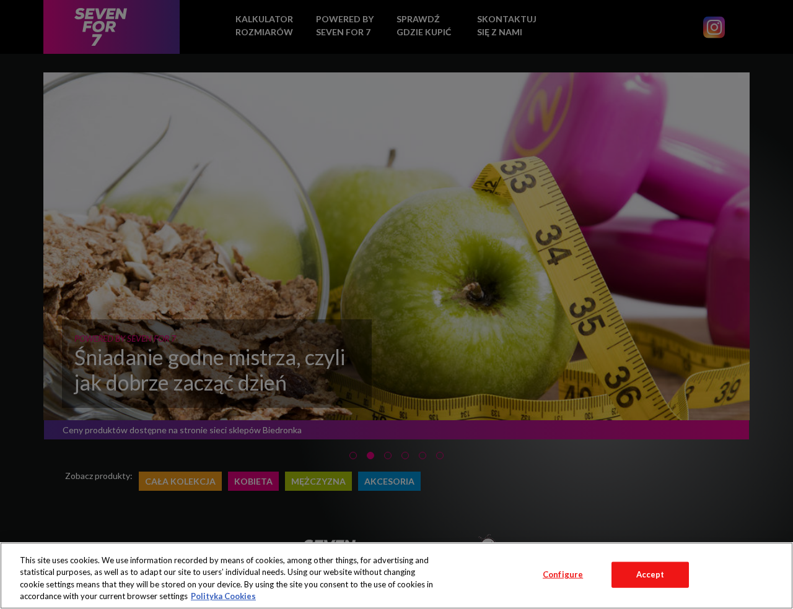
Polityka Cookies (223, 596)
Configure (563, 574)
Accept (650, 574)
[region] (396, 575)
